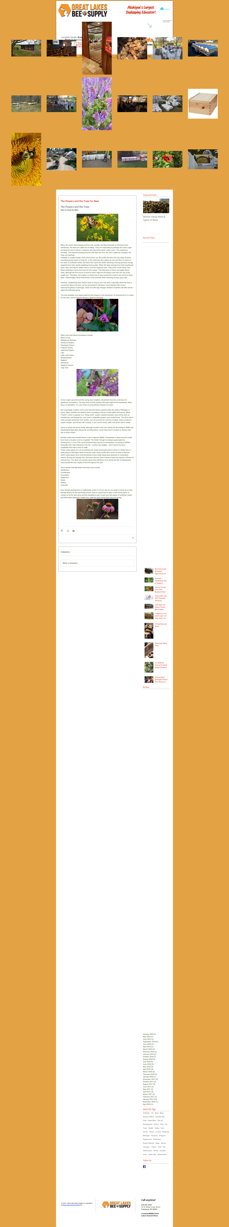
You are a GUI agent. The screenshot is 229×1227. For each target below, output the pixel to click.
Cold (144, 1120)
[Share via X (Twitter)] (68, 531)
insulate (163, 1151)
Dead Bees (152, 1120)
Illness (151, 1132)
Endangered (147, 1124)
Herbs (157, 1128)
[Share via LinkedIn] (73, 531)
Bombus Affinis (148, 1117)
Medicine (165, 1132)
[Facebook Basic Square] (144, 1166)
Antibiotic (146, 1113)
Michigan (146, 1136)
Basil (156, 1113)
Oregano (162, 1136)
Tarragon (146, 1147)
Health (150, 1128)
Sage (157, 1143)
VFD (159, 1147)
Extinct (156, 1124)
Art (152, 1113)
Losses (158, 1132)
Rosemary (157, 1139)
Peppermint (147, 1139)
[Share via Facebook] (62, 531)
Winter (156, 1151)
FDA (162, 1124)
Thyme (153, 1147)
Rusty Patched (148, 1143)
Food (145, 1128)
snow (145, 1154)
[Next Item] (165, 206)
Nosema (154, 1136)
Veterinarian (147, 1151)
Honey (145, 1132)
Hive (162, 1128)
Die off (160, 1120)
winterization (162, 1154)
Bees (162, 1113)
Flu (166, 1124)
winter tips (152, 1154)
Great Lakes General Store (71, 1205)
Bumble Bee (160, 1117)
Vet (164, 1147)
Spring (163, 1143)
